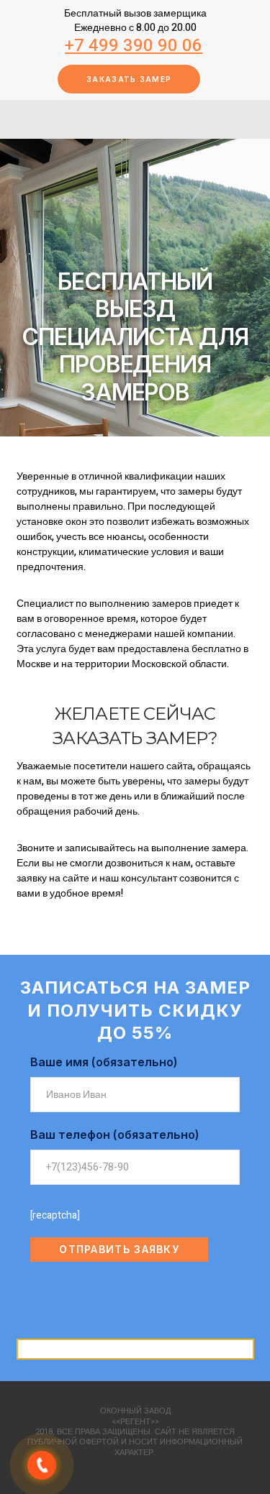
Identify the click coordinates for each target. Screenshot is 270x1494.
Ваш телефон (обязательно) (114, 1134)
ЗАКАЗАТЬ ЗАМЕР (128, 79)
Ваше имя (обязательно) (104, 1062)
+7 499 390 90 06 (133, 45)
